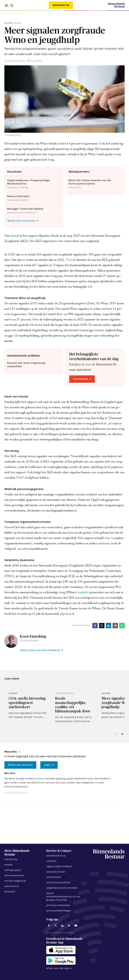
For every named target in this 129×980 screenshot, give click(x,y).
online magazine (15, 881)
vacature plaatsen (58, 882)
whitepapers (12, 870)
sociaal (8, 23)
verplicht (83, 592)
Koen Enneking (16, 61)
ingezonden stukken (59, 866)
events (8, 865)
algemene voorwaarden (62, 888)
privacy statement (58, 905)
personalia (11, 886)
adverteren (53, 877)
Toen (69, 260)
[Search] (121, 10)
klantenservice (56, 855)
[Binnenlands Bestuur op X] (55, 925)
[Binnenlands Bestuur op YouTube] (75, 925)
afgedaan (65, 614)
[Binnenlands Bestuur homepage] (116, 7)
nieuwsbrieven (55, 872)
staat (13, 235)
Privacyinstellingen (58, 910)
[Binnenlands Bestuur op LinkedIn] (62, 925)
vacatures (10, 859)
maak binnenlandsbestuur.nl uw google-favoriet (63, 896)
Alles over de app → (59, 968)
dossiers (9, 891)
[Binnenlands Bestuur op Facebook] (49, 925)
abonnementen (14, 875)
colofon (51, 861)
